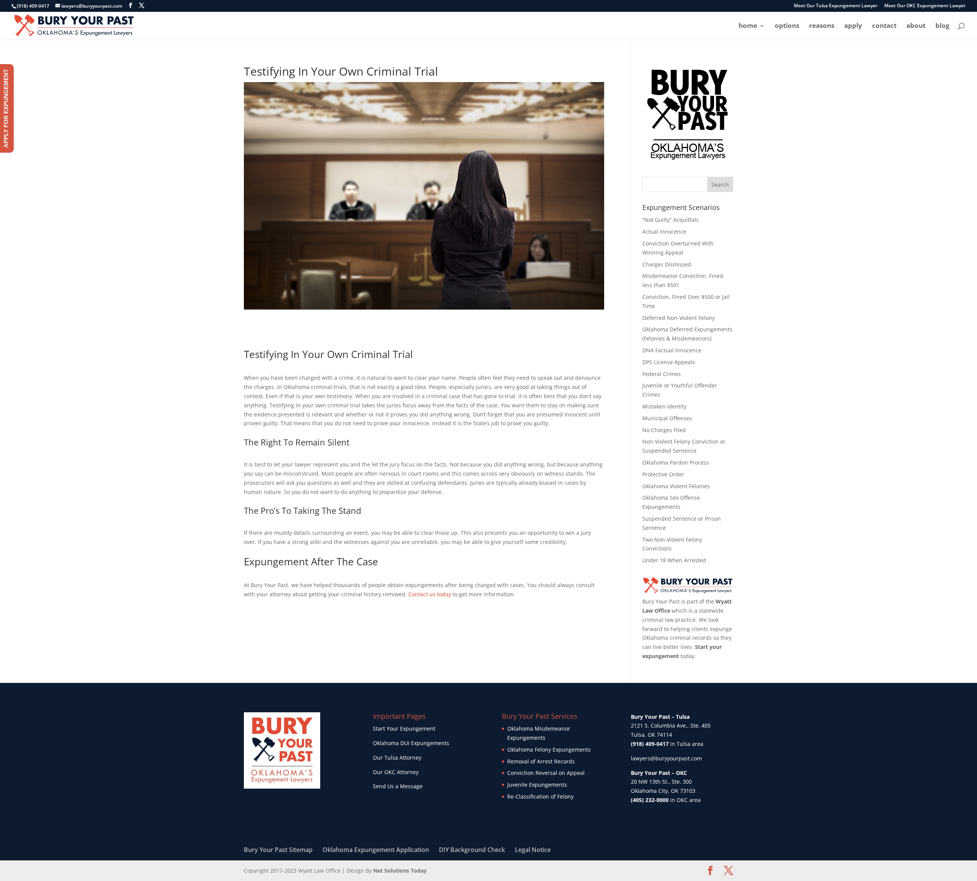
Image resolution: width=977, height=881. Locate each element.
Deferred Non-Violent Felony (678, 317)
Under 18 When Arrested (674, 560)
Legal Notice (533, 850)
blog (942, 26)
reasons (821, 26)
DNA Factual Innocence (671, 350)
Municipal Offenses (667, 418)
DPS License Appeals (668, 362)
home (747, 26)
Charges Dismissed (666, 264)
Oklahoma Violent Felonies (676, 486)
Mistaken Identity (664, 406)
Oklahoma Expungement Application (375, 850)
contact (884, 26)
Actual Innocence (664, 231)
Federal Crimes (661, 374)
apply (853, 26)
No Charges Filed (664, 430)
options (787, 26)
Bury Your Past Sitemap (278, 850)
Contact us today (429, 594)
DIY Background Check (472, 850)
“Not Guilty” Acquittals (670, 219)
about (915, 26)
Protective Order (663, 474)
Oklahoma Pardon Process (675, 462)
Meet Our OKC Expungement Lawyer (925, 6)
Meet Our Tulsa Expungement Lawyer (835, 6)
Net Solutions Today (400, 870)
